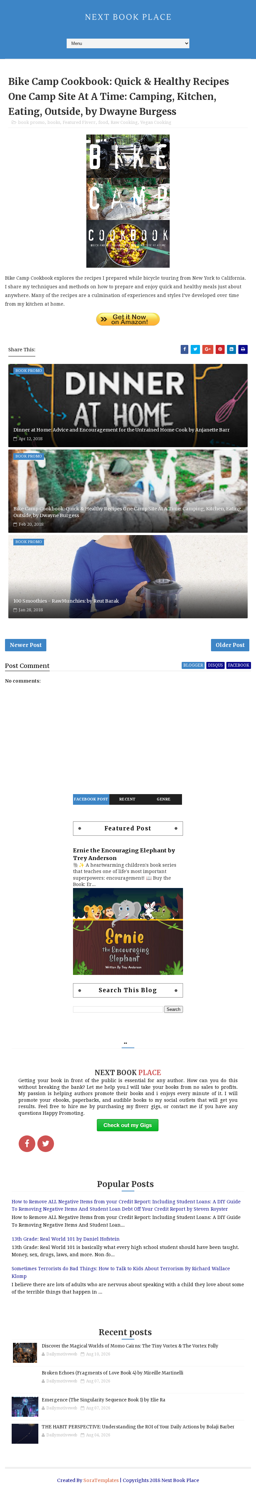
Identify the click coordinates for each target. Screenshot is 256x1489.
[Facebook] (27, 1143)
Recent (127, 799)
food (103, 122)
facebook (238, 665)
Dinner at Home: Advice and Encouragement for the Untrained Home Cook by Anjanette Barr (121, 430)
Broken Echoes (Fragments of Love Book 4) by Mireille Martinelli (112, 1373)
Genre (164, 799)
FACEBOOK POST (91, 799)
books (53, 122)
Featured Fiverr (79, 122)
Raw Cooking (124, 122)
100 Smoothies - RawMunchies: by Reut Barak (66, 601)
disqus (215, 665)
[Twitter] (45, 1143)
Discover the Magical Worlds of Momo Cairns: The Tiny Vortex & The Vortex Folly (130, 1346)
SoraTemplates (101, 1480)
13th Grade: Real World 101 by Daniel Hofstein (66, 1239)
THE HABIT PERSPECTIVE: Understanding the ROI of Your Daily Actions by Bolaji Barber (138, 1427)
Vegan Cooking (155, 122)
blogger (193, 665)
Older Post (230, 645)
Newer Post (26, 645)
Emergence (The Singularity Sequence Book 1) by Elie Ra (103, 1400)
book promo (31, 122)
